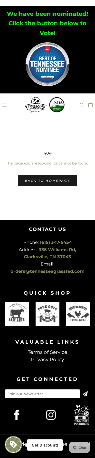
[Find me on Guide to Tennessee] (47, 42)
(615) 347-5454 (56, 242)
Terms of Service (47, 352)
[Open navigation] (4, 105)
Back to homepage (47, 181)
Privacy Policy (47, 359)
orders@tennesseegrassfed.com (47, 271)
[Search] (82, 104)
